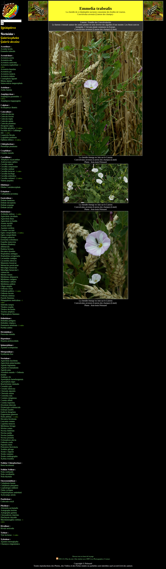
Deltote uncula (7, 207)
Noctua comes (6, 428)
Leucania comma (8, 421)
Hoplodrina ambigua (9, 254)
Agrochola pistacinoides (10, 363)
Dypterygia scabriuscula (10, 407)
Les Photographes (97, 559)
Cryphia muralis (7, 153)
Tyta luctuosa (6, 535)
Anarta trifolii (6, 226)
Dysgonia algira (7, 126)
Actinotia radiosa (8, 214)
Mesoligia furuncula (9, 268)
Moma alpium (6, 81)
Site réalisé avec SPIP (82, 559)
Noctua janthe (6, 433)
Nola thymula (6, 476)
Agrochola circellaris (9, 216)
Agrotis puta (6, 370)
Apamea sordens (7, 228)
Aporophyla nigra (8, 382)
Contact (107, 559)
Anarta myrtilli (7, 223)
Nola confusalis (7, 472)
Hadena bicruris (7, 249)
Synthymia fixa (7, 354)
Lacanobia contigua (9, 258)
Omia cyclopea (7, 490)
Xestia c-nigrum (7, 452)
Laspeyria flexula (8, 135)
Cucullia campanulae (9, 166)
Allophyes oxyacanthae (10, 159)
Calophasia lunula (8, 483)
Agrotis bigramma (8, 365)
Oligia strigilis (6, 286)
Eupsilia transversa (8, 242)
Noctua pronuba (7, 438)
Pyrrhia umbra (6, 328)
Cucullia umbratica (8, 176)
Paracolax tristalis (8, 334)
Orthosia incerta (7, 293)
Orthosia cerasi (7, 289)
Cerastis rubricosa (8, 389)
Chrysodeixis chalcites (10, 515)
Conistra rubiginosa (9, 398)
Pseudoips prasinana (9, 146)
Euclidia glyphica (8, 128)
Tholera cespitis (7, 307)
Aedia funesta (6, 90)
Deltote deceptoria (8, 203)
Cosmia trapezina (8, 403)
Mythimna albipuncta (9, 277)
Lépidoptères (8, 28)
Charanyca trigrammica (10, 544)
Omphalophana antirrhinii (11, 492)
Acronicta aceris (7, 58)
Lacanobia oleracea (8, 261)
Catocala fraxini (7, 116)
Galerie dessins (10, 42)
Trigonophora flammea (10, 314)
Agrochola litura (7, 219)
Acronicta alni (6, 60)
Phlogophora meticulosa (10, 300)
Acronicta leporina (8, 69)
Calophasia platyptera (9, 485)
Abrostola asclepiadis (9, 508)
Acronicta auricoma (9, 62)
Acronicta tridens (8, 76)
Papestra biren (6, 445)
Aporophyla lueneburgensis (12, 379)
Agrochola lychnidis (9, 221)
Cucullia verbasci (8, 178)
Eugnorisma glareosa (9, 414)
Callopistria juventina (9, 194)
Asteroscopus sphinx (9, 162)
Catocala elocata (7, 114)
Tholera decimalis (8, 309)
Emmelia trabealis (8, 51)
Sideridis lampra (7, 305)
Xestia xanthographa (9, 456)
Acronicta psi (6, 71)
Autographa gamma (9, 513)
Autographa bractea (9, 510)
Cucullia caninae (7, 169)
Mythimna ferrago (8, 426)
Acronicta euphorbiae (9, 65)
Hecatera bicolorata (8, 419)
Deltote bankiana (8, 200)
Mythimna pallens (8, 284)
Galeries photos (10, 38)
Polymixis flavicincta (9, 447)
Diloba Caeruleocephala (10, 187)
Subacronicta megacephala (11, 83)
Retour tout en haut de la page (83, 556)
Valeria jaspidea (7, 180)
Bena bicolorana (7, 465)
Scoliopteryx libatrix (9, 107)
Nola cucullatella (7, 474)
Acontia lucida (7, 49)
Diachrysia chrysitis (9, 517)
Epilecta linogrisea (8, 412)
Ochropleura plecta (8, 440)
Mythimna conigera (9, 279)
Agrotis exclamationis (9, 368)
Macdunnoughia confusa (11, 520)
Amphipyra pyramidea (10, 96)
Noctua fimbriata (7, 431)
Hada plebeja (6, 417)
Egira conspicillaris (8, 233)
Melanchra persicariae (10, 265)
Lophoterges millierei (9, 488)
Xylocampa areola (8, 495)
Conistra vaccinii (7, 230)
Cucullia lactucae (8, 171)
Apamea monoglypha (9, 541)
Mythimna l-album (8, 282)
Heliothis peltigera (8, 321)
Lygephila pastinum (9, 137)
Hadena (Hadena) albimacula (8, 245)
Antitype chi (6, 377)
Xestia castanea (7, 454)
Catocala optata (7, 121)
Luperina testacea (8, 424)
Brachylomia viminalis (10, 384)
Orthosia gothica (7, 291)
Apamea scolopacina (9, 347)
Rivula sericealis (7, 528)
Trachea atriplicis (8, 312)
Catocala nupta (7, 119)
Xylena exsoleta (7, 459)
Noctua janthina (7, 435)
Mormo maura (6, 275)
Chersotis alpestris (8, 391)
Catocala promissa (8, 123)
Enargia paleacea (8, 237)
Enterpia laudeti (7, 410)
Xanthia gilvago (7, 449)
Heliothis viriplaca (8, 323)
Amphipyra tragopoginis (11, 101)
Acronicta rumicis (8, 74)
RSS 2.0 (61, 559)
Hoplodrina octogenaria (10, 256)
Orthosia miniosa (8, 296)
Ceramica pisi (6, 386)
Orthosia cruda (7, 442)
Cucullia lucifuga (8, 173)
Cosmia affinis (6, 400)
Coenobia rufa (6, 396)
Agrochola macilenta (9, 361)
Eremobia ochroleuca (9, 240)
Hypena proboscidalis (9, 341)
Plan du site (69, 559)
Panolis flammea (7, 298)
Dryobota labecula (8, 405)
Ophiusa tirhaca (7, 140)
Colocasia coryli (7, 501)
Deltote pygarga (7, 205)
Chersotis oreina (7, 393)
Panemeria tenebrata (9, 325)
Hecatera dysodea (8, 251)
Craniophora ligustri (9, 78)
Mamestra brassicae (9, 263)
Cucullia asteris (7, 164)
